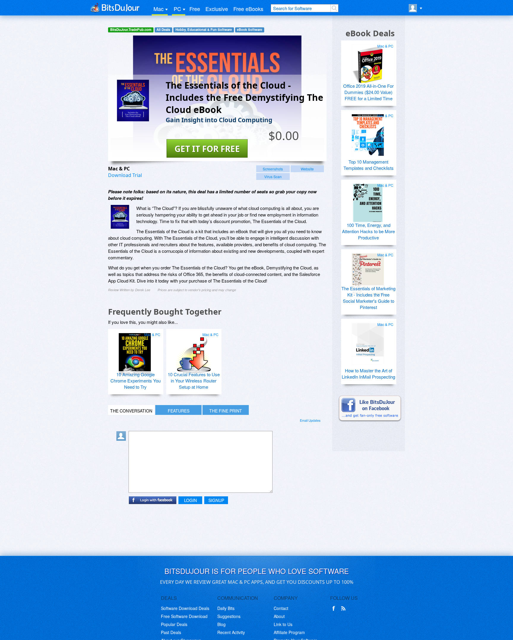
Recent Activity (231, 632)
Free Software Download (184, 616)
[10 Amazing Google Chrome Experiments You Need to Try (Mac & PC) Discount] (135, 351)
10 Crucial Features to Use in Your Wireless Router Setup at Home (194, 380)
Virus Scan (273, 176)
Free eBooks (248, 8)
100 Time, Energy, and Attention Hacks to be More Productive (368, 231)
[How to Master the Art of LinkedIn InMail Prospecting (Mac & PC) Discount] (368, 341)
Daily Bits (226, 608)
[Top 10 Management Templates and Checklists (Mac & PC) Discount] (368, 132)
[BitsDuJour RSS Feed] (344, 608)
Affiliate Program (289, 632)
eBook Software (249, 29)
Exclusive (216, 8)
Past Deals (171, 632)
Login (190, 500)
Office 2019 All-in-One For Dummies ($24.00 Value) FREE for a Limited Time (368, 92)
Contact (281, 608)
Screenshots (273, 168)
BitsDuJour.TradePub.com (130, 29)
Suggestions (228, 616)
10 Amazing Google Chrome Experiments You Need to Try (135, 380)
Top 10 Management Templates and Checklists (368, 165)
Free (194, 8)
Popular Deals (174, 624)
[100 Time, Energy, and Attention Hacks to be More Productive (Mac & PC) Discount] (368, 202)
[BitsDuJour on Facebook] (335, 608)
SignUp (216, 500)
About (279, 616)
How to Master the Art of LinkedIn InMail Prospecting (368, 373)
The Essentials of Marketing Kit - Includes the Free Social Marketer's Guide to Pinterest (368, 297)
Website (307, 168)
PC (177, 8)
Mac (158, 8)
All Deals (163, 29)
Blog (221, 624)
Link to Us (283, 624)
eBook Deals (370, 33)
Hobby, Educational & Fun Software (203, 29)
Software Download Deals (185, 608)
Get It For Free (207, 148)
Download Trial (125, 175)
